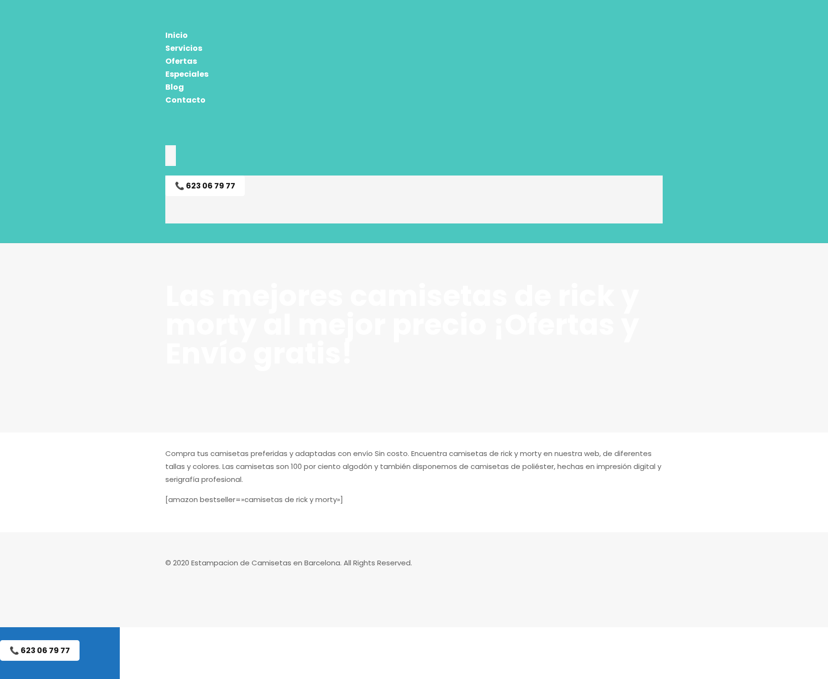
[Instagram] (170, 589)
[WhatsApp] (170, 576)
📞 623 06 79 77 (205, 185)
